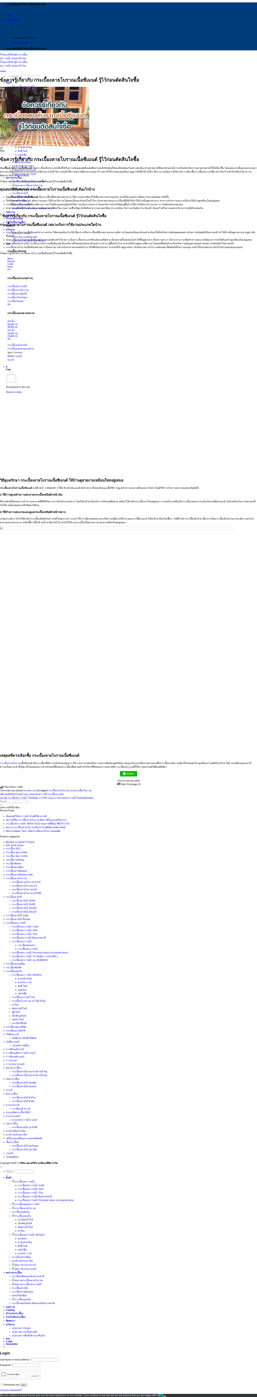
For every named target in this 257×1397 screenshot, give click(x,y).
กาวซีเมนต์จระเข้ (15, 1049)
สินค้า (9, 1177)
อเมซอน (22, 989)
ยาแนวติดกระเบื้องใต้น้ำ (18, 1112)
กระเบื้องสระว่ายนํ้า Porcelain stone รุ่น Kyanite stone (40, 952)
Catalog (10, 1310)
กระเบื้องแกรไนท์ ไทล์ (23, 997)
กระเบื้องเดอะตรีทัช (16, 1027)
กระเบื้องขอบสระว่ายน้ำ (27, 1204)
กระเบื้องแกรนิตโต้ (15, 1030)
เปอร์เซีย (22, 155)
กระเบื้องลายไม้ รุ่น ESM (24, 1127)
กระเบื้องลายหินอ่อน (16, 871)
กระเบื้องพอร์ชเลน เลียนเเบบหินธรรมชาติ (33, 1303)
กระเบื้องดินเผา (14, 863)
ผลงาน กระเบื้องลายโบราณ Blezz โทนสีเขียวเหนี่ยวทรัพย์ (35, 827)
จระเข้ (9, 1090)
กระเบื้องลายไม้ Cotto (17, 915)
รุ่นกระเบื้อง (12, 1123)
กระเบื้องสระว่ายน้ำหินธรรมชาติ (29, 937)
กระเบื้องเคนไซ (14, 971)
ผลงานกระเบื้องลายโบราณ (29, 185)
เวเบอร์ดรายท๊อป (20, 1045)
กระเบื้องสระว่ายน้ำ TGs (24, 934)
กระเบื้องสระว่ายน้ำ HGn (25, 930)
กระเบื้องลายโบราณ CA (24, 885)
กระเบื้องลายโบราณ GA (24, 889)
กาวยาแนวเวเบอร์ (15, 1064)
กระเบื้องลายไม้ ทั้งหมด (18, 919)
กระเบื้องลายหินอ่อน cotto (19, 874)
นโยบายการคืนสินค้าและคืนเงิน (28, 1335)
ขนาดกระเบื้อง (13, 1068)
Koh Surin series (14, 845)
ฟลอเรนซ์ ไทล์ (19, 1008)
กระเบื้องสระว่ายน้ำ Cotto (25, 926)
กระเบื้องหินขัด (13, 967)
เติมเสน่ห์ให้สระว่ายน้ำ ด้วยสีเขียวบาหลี (26, 816)
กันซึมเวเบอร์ (12, 1042)
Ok (161, 1395)
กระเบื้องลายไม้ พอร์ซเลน (25, 1146)
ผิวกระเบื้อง (12, 1094)
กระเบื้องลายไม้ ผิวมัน (23, 1101)
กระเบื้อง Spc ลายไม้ (16, 856)
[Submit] (7, 1175)
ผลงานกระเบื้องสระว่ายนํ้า (28, 1284)
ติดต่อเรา (10, 1320)
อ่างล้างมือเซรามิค (15, 1131)
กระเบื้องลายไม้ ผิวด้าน (24, 1097)
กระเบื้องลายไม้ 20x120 (24, 911)
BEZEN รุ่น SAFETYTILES (20, 842)
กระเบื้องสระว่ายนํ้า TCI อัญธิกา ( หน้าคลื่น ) (35, 956)
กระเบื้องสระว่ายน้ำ (16, 923)
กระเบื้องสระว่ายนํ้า (22, 941)
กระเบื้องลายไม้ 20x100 (24, 908)
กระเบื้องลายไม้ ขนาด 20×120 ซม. (30, 1075)
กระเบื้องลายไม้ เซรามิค (24, 1149)
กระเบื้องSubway (21, 1212)
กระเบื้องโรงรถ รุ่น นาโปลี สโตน (29, 1001)
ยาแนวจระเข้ (12, 1105)
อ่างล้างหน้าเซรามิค (22, 166)
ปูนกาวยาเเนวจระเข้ (25, 1265)
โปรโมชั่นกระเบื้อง (15, 1317)
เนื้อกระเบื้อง (12, 1142)
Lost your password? (11, 1390)
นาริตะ (15, 1004)
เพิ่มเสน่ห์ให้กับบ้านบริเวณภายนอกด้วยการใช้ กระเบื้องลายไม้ (32, 794)
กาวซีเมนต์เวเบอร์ (15, 1056)
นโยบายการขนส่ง (21, 1328)
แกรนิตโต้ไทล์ (19, 1023)
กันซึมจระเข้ (12, 1034)
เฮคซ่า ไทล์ (18, 1019)
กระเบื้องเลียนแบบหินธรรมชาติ (28, 1276)
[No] (164, 1396)
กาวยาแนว (11, 1060)
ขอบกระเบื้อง (13, 1079)
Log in (23, 1385)
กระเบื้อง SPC (13, 848)
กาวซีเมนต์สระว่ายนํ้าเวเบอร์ (21, 1053)
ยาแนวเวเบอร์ (13, 1116)
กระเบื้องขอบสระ (27, 945)
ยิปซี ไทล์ (22, 151)
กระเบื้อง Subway (15, 859)
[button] (9, 15)
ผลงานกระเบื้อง (14, 177)
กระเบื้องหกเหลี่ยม (15, 963)
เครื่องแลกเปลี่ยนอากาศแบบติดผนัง (24, 1138)
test (8, 1338)
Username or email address (15, 1359)
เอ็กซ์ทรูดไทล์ (19, 1016)
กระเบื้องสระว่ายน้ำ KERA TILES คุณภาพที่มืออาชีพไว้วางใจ (37, 823)
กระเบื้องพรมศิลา (15, 867)
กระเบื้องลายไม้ (20, 193)
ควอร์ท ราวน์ (25, 982)
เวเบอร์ (9, 1153)
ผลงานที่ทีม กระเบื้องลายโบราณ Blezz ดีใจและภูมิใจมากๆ (36, 820)
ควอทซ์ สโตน (25, 147)
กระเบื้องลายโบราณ (10, 763)
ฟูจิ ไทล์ (16, 1012)
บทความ (10, 212)
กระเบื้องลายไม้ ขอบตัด (24, 1082)
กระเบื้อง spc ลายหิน (16, 852)
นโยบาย (10, 229)
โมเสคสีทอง (12, 1157)
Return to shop (19, 43)
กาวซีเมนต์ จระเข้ (21, 1108)
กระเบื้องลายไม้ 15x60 (23, 900)
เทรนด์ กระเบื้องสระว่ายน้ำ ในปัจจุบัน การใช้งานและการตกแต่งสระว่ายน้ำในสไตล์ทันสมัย (46, 798)
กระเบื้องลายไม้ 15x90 (23, 904)
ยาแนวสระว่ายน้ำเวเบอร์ (24, 1120)
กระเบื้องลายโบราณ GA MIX (26, 893)
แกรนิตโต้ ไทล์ (25, 1219)
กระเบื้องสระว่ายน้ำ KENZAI (26, 975)
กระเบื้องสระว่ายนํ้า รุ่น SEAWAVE (30, 960)
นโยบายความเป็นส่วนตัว (24, 237)
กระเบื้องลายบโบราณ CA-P (26, 882)
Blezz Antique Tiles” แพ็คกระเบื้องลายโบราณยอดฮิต (33, 831)
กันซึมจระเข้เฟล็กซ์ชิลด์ (24, 1038)
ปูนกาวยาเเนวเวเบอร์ (25, 1269)
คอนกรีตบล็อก (19, 1295)
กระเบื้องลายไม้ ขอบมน (24, 1086)
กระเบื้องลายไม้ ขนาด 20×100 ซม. (30, 1071)
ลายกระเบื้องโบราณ (80, 790)
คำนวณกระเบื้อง (14, 1313)
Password (6, 1365)
